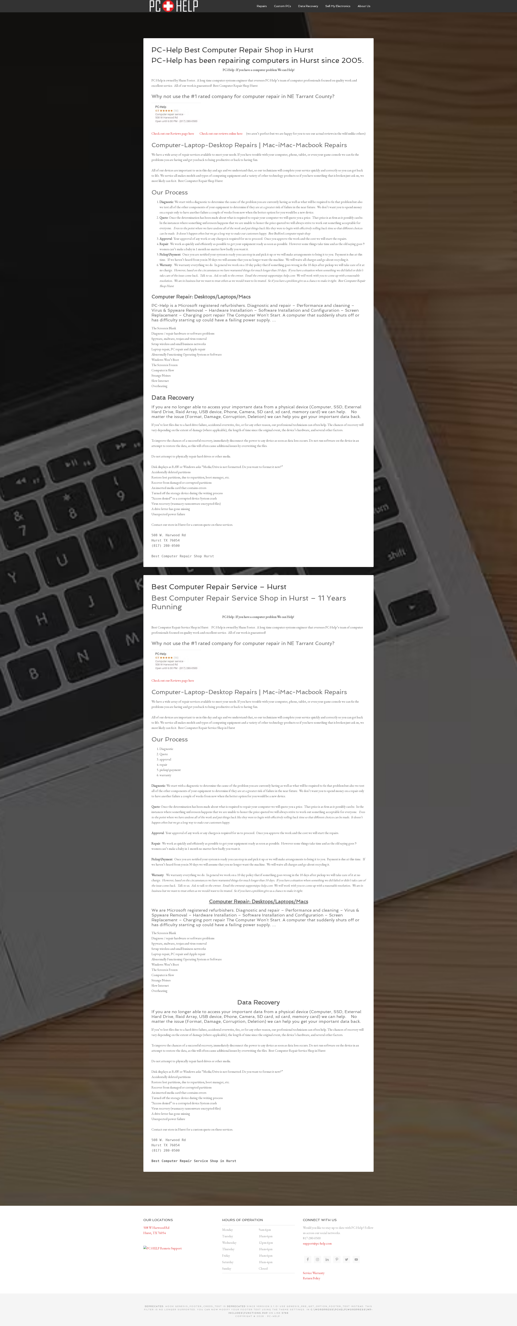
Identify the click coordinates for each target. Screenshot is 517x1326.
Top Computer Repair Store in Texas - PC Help (173, 6)
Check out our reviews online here (221, 133)
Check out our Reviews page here (173, 133)
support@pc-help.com (317, 1243)
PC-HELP (273, 1316)
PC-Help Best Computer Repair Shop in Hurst (232, 49)
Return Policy (311, 1278)
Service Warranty (314, 1273)
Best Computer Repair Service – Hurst (218, 586)
